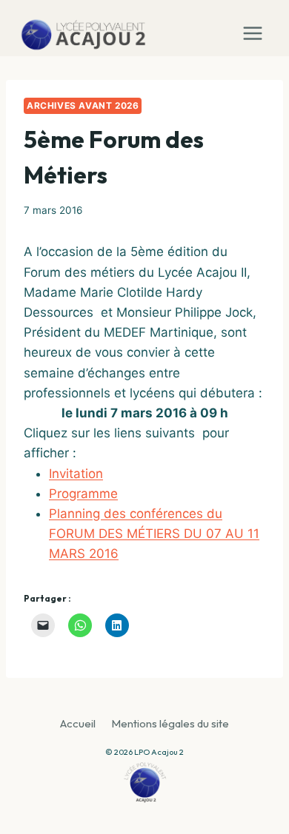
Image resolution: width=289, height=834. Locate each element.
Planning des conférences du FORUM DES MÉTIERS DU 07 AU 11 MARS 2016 (154, 533)
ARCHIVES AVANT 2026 (83, 105)
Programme (83, 493)
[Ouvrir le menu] (256, 28)
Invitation (76, 473)
